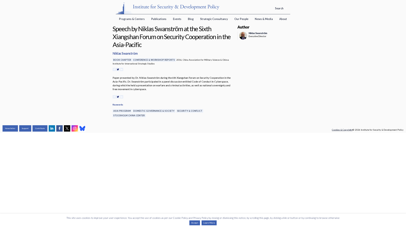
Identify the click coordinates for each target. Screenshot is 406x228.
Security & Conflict (189, 111)
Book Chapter (122, 60)
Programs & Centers (132, 19)
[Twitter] (117, 69)
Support (25, 128)
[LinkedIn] (121, 69)
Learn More (209, 223)
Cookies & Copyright (342, 130)
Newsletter (10, 128)
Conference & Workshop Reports (154, 60)
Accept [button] (194, 223)
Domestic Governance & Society (153, 111)
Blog (191, 19)
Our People (241, 19)
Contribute (40, 128)
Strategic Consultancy (214, 19)
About (283, 19)
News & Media (264, 19)
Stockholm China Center (129, 115)
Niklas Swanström (125, 53)
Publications (159, 19)
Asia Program (122, 111)
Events (177, 19)
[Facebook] (114, 69)
